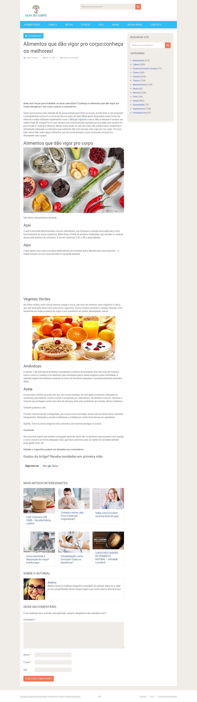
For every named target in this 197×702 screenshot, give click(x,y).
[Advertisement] (73, 81)
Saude (115, 24)
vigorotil (82, 119)
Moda (135, 88)
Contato (155, 24)
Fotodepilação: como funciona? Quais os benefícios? (72, 559)
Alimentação (32, 24)
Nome (27, 654)
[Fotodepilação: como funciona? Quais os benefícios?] (74, 542)
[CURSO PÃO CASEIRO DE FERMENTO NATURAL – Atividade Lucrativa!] (108, 540)
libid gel (73, 119)
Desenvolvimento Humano (145, 68)
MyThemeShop (73, 697)
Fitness (85, 24)
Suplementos (139, 108)
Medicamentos (140, 84)
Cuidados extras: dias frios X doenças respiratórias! (72, 515)
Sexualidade (134, 24)
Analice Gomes (32, 58)
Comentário (29, 619)
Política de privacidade (167, 697)
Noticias (137, 92)
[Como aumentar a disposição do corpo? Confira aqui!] (39, 542)
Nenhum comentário (71, 58)
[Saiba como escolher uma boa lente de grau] (108, 498)
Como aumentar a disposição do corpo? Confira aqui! (37, 559)
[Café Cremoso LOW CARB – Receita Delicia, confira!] (39, 500)
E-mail (27, 662)
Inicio (152, 697)
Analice (52, 582)
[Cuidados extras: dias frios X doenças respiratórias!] (74, 498)
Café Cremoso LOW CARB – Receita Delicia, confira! (38, 520)
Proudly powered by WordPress (33, 697)
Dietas (69, 24)
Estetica (136, 76)
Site (25, 670)
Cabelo (52, 24)
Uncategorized (34, 35)
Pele (101, 24)
